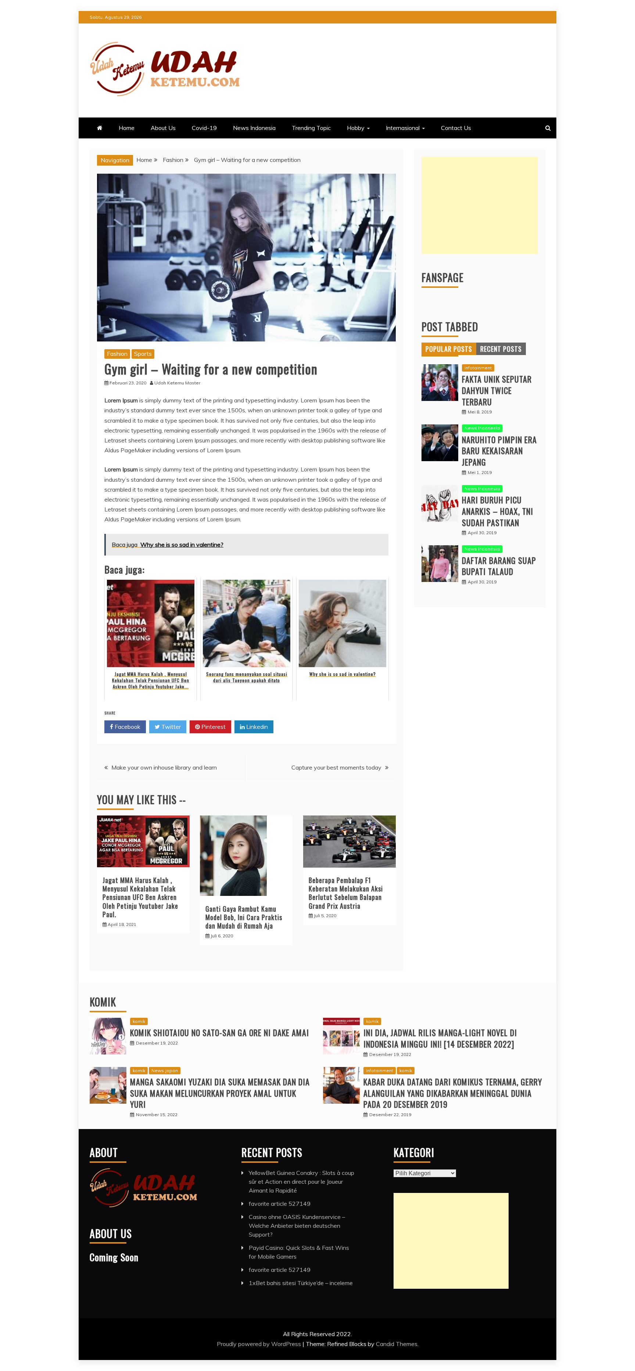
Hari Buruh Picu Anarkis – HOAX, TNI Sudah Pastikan (497, 511)
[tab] (448, 349)
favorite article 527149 (280, 1203)
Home (126, 127)
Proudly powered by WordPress (259, 1344)
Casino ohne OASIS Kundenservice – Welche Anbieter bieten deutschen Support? (297, 1225)
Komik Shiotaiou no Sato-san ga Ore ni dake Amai (219, 1032)
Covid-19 (204, 127)
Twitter (170, 726)
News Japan (164, 1070)
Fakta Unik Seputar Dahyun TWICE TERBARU (497, 390)
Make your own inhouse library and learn (164, 767)
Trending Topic (311, 127)
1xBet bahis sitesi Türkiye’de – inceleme (301, 1283)
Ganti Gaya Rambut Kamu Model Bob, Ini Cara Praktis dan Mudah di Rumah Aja (243, 917)
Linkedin (256, 726)
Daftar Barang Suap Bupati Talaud (499, 566)
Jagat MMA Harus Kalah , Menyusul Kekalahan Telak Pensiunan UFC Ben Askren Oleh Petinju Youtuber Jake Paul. (140, 897)
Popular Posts (449, 349)
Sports (143, 353)
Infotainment (478, 367)
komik (139, 1021)
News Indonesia (254, 127)
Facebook (126, 726)
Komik (103, 1001)
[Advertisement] (479, 205)
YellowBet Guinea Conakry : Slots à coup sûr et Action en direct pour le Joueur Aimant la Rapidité (301, 1181)
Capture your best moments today (336, 767)
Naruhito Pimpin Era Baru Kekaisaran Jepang (499, 451)
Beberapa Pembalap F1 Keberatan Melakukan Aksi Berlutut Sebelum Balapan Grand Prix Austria (346, 893)
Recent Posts (501, 349)
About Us (163, 127)
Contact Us (456, 127)
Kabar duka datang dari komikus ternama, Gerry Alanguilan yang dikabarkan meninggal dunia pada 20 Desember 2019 (452, 1093)
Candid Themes (396, 1344)
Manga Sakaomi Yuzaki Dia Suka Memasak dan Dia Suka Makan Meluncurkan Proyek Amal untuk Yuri (220, 1093)
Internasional (403, 127)
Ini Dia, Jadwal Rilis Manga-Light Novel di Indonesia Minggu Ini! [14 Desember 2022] (440, 1038)
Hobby (356, 127)
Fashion (117, 353)
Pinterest (213, 726)
